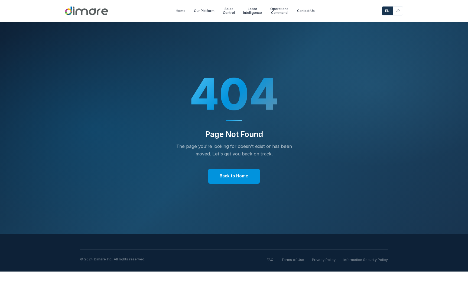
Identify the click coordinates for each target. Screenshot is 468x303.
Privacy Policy (324, 260)
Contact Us (306, 11)
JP (398, 11)
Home (181, 11)
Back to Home (234, 175)
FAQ (270, 260)
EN (387, 11)
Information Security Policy (365, 260)
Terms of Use (292, 260)
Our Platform (204, 11)
